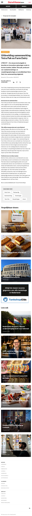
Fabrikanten (21, 9)
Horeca (3, 466)
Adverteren (4, 498)
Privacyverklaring (5, 502)
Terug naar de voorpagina (9, 15)
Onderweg (28, 9)
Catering (3, 471)
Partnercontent (5, 488)
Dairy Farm (7, 192)
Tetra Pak (6, 199)
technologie (18, 195)
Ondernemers (4, 9)
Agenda (3, 483)
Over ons (3, 493)
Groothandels (13, 9)
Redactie (3, 77)
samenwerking (8, 195)
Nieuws (8, 6)
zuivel (24, 199)
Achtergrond (4, 477)
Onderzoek (4, 473)
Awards (24, 6)
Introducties (4, 485)
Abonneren (4, 500)
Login (29, 2)
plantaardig (16, 192)
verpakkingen (16, 199)
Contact (3, 495)
